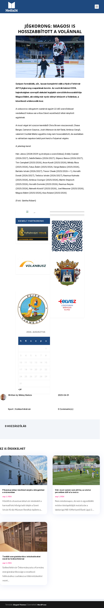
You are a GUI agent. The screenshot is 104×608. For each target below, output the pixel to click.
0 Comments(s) (65, 409)
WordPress (41, 605)
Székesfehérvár (23, 409)
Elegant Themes (19, 605)
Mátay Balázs (25, 395)
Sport (10, 409)
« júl (19, 389)
